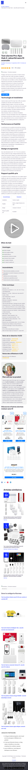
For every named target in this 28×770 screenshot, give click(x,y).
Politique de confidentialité (18, 768)
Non (9, 768)
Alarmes (5, 519)
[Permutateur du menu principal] (25, 2)
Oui (6, 768)
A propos (14, 760)
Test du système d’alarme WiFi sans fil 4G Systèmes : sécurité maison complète (13, 575)
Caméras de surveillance (13, 549)
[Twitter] (4, 482)
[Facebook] (2, 482)
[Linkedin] (10, 482)
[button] (8, 72)
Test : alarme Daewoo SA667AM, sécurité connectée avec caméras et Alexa (13, 547)
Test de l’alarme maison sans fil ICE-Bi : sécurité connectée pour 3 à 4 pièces (13, 517)
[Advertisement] (14, 24)
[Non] (26, 766)
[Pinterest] (7, 482)
